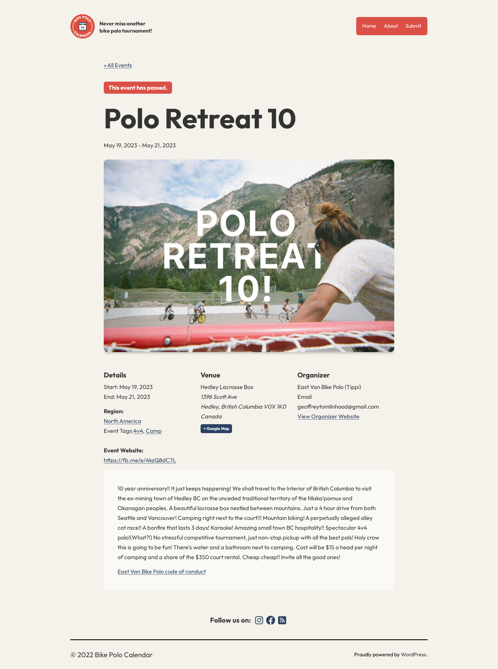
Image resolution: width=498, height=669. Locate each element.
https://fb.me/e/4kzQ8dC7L (140, 460)
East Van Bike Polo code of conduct (162, 571)
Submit (413, 25)
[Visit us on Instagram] (259, 620)
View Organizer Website (328, 416)
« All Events (118, 65)
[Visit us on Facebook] (270, 620)
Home (369, 25)
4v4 (138, 430)
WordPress (413, 654)
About (391, 25)
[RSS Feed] (282, 620)
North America (122, 420)
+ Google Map (216, 428)
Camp (154, 430)
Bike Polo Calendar (82, 26)
